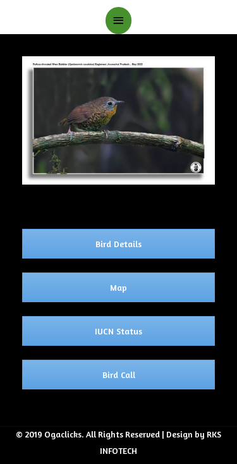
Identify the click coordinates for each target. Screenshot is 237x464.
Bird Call (118, 374)
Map (118, 287)
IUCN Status (118, 331)
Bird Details (118, 243)
